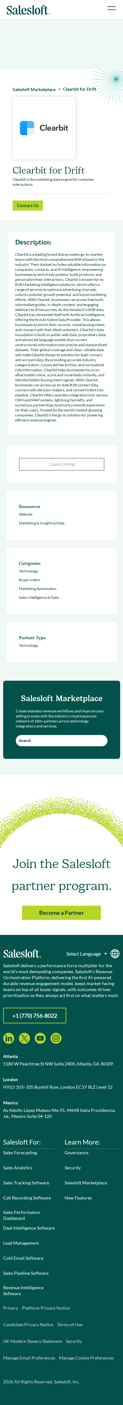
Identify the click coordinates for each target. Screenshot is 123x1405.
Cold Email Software (23, 1258)
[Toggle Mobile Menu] (111, 8)
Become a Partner (61, 912)
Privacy (10, 1308)
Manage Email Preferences (29, 1357)
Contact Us (27, 205)
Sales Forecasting (20, 1152)
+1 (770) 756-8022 (34, 1015)
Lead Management (21, 1243)
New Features (78, 1197)
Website (25, 514)
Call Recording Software (27, 1197)
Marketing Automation (37, 588)
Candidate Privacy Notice (28, 1324)
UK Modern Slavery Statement (32, 1341)
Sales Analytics (17, 1167)
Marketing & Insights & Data (41, 523)
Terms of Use (69, 1324)
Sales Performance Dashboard (21, 1215)
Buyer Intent (29, 579)
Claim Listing (61, 464)
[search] (62, 740)
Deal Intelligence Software (29, 1228)
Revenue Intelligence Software (23, 1290)
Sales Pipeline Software (26, 1273)
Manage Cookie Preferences (86, 1357)
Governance (76, 1152)
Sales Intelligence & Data (39, 597)
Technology (28, 571)
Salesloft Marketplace (86, 1182)
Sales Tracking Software (26, 1182)
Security (73, 1167)
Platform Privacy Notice (46, 1308)
